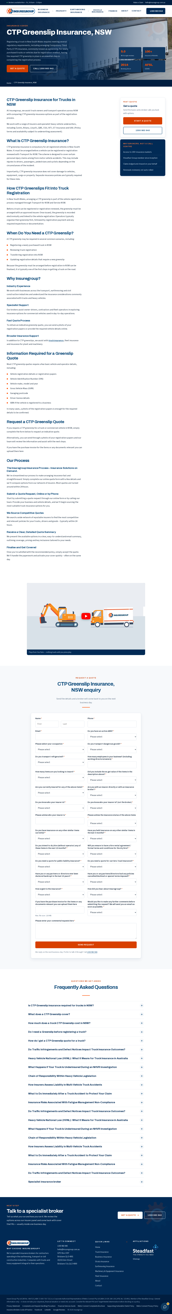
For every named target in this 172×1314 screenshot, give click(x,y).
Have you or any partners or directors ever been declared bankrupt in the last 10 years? (56, 875)
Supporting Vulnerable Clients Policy (120, 1306)
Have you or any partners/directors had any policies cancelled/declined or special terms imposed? (111, 875)
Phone (91, 718)
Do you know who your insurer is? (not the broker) (110, 802)
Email (38, 731)
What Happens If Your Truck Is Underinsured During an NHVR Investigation (72, 1067)
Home (9, 83)
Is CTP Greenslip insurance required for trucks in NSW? (61, 1005)
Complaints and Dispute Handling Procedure (38, 1306)
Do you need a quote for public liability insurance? (58, 861)
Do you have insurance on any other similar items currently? (57, 831)
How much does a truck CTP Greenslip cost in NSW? (59, 1023)
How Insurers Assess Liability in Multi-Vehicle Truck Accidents (65, 1084)
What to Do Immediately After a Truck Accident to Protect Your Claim (70, 1093)
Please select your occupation (49, 744)
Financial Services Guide (66, 1306)
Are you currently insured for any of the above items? (59, 787)
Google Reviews (59, 1309)
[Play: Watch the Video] (86, 616)
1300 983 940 (156, 11)
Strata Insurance (102, 1261)
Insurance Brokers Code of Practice (19, 1309)
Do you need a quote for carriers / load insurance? (111, 861)
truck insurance (56, 340)
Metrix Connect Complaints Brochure (91, 1306)
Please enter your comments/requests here (55, 921)
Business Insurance (44, 11)
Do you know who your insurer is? (50, 802)
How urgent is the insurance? (48, 889)
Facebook (38, 1309)
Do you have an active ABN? (101, 731)
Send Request (86, 945)
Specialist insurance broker (44, 1181)
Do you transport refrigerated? (50, 757)
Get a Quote (17, 69)
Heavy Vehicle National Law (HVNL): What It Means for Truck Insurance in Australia (78, 1058)
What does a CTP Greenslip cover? (49, 1014)
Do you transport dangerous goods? (105, 744)
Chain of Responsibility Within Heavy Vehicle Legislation (62, 1076)
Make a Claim (138, 2)
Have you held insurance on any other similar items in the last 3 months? (111, 831)
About (124, 11)
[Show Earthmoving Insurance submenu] (88, 11)
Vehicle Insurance (98, 11)
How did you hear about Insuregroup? (105, 889)
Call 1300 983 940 (43, 69)
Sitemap (136, 1259)
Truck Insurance (102, 1252)
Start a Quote (142, 121)
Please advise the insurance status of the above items (112, 816)
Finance (113, 11)
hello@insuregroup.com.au (155, 2)
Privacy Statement (13, 1306)
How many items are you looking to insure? (55, 772)
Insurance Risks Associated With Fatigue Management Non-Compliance (71, 1102)
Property (61, 11)
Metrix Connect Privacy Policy (147, 1306)
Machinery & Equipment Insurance (109, 1271)
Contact (136, 11)
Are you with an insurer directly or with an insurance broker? (111, 788)
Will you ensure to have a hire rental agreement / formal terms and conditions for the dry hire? (109, 847)
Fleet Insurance (101, 1276)
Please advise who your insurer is (50, 815)
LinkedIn (48, 1309)
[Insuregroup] (21, 11)
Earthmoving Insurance (77, 11)
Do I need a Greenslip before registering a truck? (57, 1032)
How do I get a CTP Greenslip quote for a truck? (56, 1040)
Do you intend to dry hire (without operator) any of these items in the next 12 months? (57, 847)
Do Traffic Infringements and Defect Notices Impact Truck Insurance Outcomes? (76, 1049)
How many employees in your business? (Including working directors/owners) (110, 758)
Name (38, 718)
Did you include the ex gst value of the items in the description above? (110, 773)
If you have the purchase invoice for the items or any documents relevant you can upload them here (58, 903)
